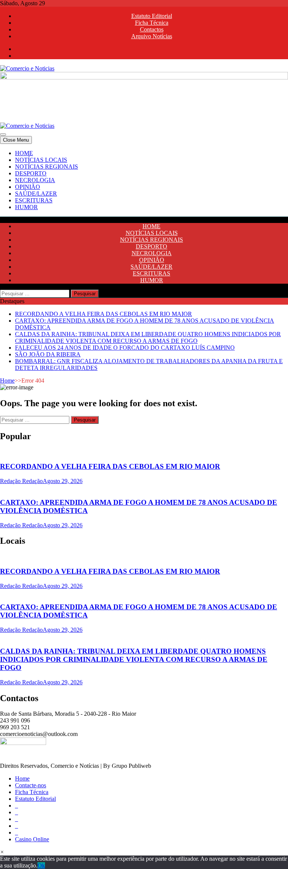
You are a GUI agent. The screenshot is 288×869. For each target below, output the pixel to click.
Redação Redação (21, 481)
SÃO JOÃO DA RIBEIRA (48, 354)
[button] (2, 852)
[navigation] (144, 180)
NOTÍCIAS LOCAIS (41, 160)
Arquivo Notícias (151, 36)
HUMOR (26, 207)
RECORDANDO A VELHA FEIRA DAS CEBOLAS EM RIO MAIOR (103, 314)
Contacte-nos (30, 785)
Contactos (152, 29)
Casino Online (32, 839)
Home (7, 380)
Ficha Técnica (151, 22)
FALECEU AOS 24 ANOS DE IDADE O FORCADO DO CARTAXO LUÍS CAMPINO (125, 347)
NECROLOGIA (35, 180)
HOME (24, 153)
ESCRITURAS (33, 200)
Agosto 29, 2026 (62, 481)
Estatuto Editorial (151, 16)
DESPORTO (30, 173)
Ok (41, 865)
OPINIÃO (27, 187)
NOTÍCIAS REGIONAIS (46, 166)
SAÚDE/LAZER (36, 193)
